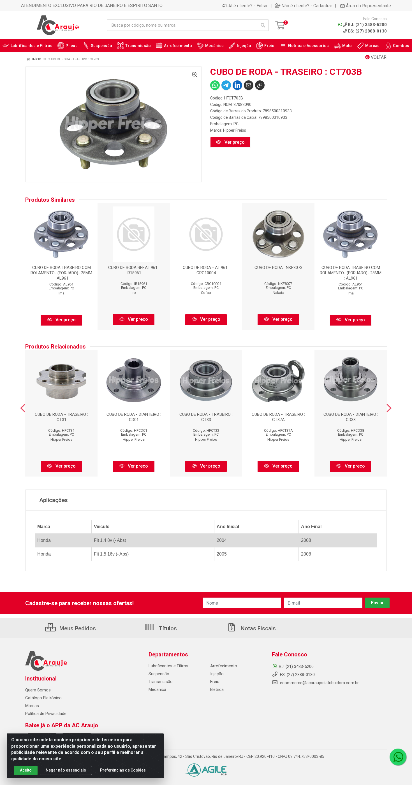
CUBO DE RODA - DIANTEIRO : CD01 (134, 417)
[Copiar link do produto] (260, 85)
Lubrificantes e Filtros (168, 665)
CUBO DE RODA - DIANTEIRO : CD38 (350, 417)
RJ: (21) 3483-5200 (296, 666)
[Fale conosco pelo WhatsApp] (398, 757)
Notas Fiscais (257, 628)
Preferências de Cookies (123, 770)
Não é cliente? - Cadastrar (306, 5)
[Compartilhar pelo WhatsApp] (215, 85)
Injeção (217, 673)
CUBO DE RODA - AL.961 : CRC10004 (206, 270)
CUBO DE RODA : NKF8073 (278, 267)
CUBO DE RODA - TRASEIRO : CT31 (61, 417)
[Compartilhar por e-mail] (248, 85)
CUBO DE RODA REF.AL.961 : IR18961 (133, 270)
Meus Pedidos (77, 628)
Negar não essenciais (66, 770)
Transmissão (161, 681)
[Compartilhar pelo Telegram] (226, 85)
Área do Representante (368, 5)
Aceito (26, 770)
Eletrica (217, 689)
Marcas (32, 705)
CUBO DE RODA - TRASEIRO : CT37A (278, 417)
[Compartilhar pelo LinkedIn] (237, 85)
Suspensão (159, 673)
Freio (214, 681)
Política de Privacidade (45, 713)
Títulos (167, 628)
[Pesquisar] (263, 25)
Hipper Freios (234, 130)
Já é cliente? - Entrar (248, 5)
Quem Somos (38, 690)
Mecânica (157, 689)
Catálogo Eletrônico (43, 697)
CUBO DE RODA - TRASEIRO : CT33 (206, 417)
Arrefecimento (223, 665)
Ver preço (234, 142)
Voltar (378, 57)
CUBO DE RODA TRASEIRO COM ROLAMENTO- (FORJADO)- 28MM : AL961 (61, 273)
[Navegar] (23, 408)
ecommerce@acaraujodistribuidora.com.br (319, 682)
